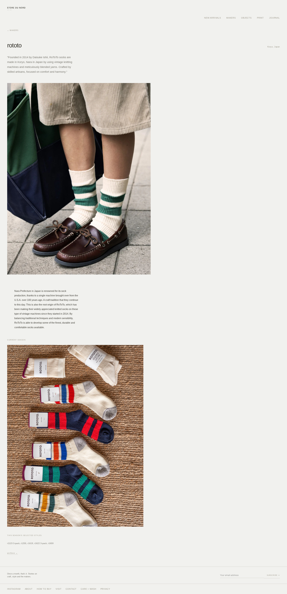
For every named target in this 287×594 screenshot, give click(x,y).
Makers (231, 18)
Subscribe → (273, 575)
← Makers (13, 30)
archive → (12, 553)
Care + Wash (88, 589)
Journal (274, 18)
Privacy (105, 589)
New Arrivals (212, 18)
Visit (58, 589)
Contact (71, 589)
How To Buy (44, 589)
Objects (246, 18)
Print (260, 18)
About (29, 589)
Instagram (14, 589)
